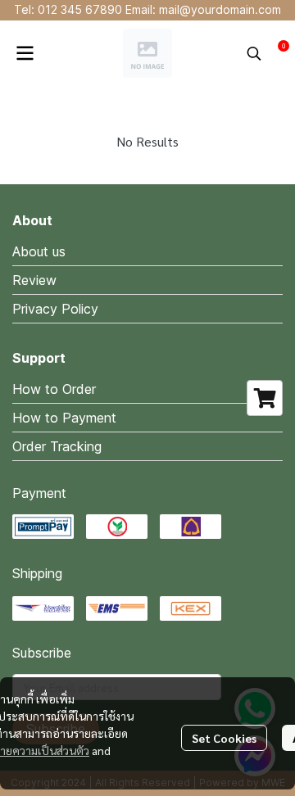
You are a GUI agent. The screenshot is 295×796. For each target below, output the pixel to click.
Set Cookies (224, 737)
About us (39, 251)
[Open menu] (24, 53)
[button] (254, 53)
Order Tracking (57, 446)
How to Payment (64, 417)
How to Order (54, 389)
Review (34, 280)
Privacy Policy (55, 309)
